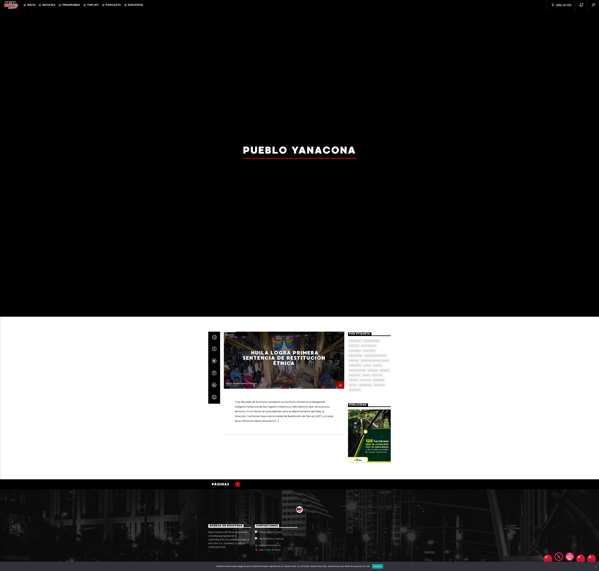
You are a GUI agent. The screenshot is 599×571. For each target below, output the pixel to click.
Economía (369, 364)
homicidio (355, 378)
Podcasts (113, 5)
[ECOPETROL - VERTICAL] (369, 449)
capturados (369, 359)
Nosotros (135, 5)
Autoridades (371, 354)
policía (353, 393)
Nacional (354, 388)
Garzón (353, 374)
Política (365, 393)
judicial (373, 383)
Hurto (377, 378)
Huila (367, 378)
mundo (385, 383)
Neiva (366, 388)
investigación (357, 383)
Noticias (48, 5)
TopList (93, 5)
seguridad (365, 398)
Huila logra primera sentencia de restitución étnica (284, 371)
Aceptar (378, 566)
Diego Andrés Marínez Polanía (241, 396)
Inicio (31, 5)
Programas (71, 5)
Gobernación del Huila (375, 374)
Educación (355, 369)
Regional (230, 348)
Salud (352, 398)
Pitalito (377, 388)
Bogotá (353, 359)
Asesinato (355, 354)
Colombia (355, 364)
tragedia (379, 398)
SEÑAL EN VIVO (563, 5)
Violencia (354, 403)
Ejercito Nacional (375, 369)
